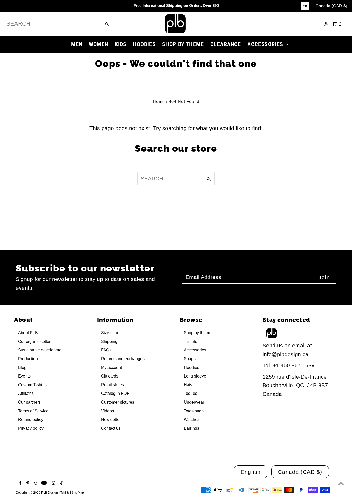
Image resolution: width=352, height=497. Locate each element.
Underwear (194, 402)
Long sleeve (195, 376)
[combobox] (52, 23)
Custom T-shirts (32, 385)
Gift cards (109, 376)
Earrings (191, 428)
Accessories (195, 350)
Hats (188, 385)
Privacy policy (31, 428)
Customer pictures (117, 402)
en (305, 6)
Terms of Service (33, 411)
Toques (190, 393)
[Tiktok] (61, 483)
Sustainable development (41, 350)
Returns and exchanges (123, 359)
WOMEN (98, 44)
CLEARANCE (225, 44)
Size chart (110, 333)
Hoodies (191, 367)
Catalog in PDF (115, 393)
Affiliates (26, 393)
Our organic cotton (35, 341)
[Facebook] (19, 483)
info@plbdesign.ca (285, 354)
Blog (22, 367)
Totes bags (194, 411)
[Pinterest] (27, 483)
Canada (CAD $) (331, 6)
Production (28, 359)
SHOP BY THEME (183, 44)
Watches (191, 419)
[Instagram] (52, 483)
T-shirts (190, 341)
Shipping (109, 341)
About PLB (28, 333)
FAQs (106, 350)
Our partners (29, 402)
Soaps (190, 359)
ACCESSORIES (265, 44)
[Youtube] (43, 483)
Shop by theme (197, 333)
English (251, 472)
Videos (107, 411)
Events (24, 376)
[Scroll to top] (341, 483)
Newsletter (111, 419)
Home (159, 101)
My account (111, 367)
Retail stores (112, 385)
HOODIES (144, 44)
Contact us (111, 428)
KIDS (121, 44)
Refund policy (30, 419)
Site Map (78, 492)
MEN (76, 44)
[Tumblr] (35, 483)
